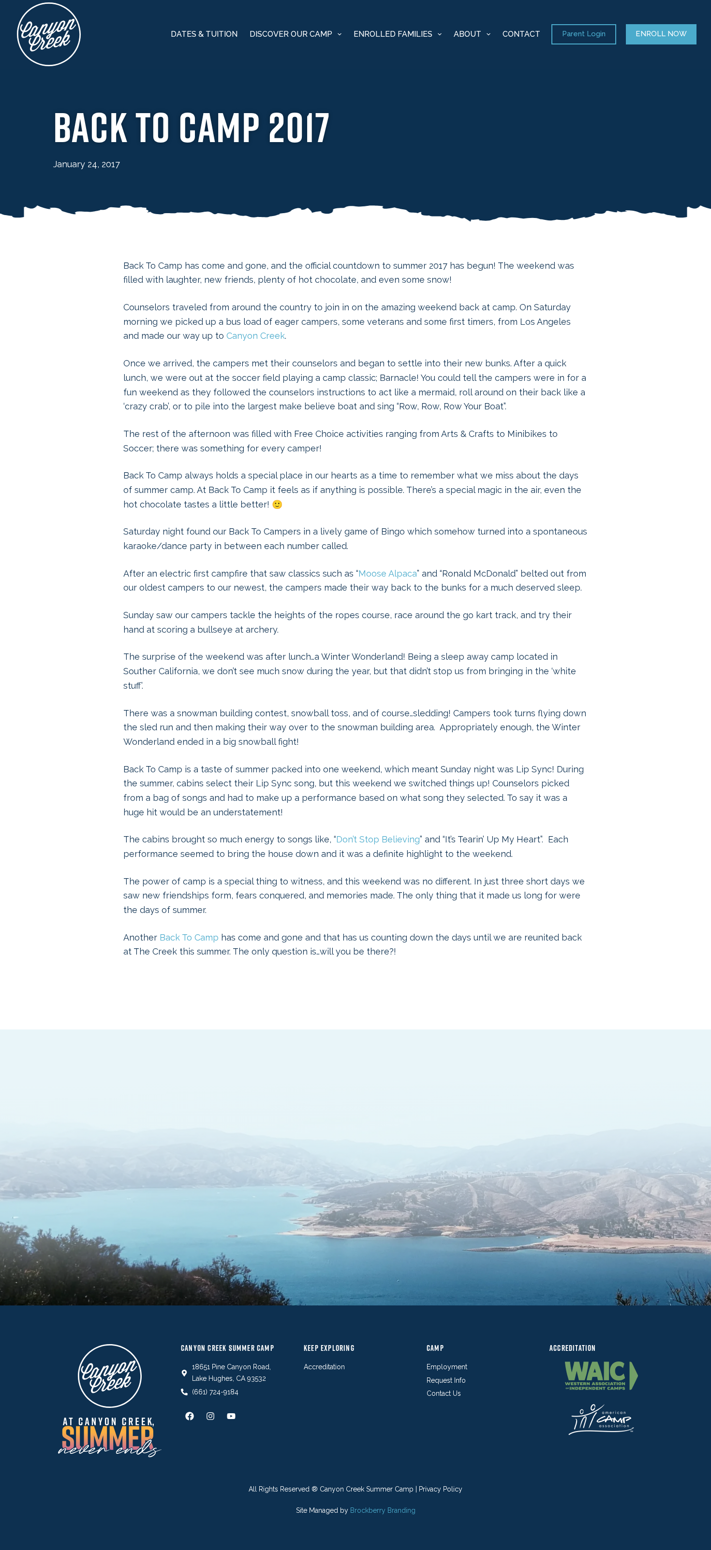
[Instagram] (210, 1416)
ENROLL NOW (661, 33)
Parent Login (584, 33)
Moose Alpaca (387, 573)
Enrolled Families (393, 34)
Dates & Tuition (204, 34)
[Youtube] (231, 1416)
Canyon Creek (255, 336)
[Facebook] (189, 1416)
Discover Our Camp (291, 34)
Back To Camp (189, 937)
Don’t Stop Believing (378, 839)
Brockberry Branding (382, 1510)
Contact (521, 34)
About (467, 34)
